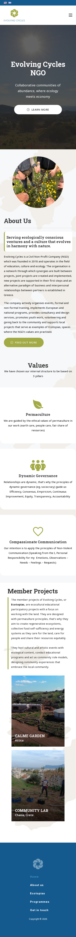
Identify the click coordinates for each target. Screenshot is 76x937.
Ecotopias (37, 893)
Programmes (39, 901)
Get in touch (39, 910)
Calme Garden (30, 735)
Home (34, 876)
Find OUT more (26, 342)
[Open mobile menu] (70, 16)
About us (37, 885)
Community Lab (31, 810)
